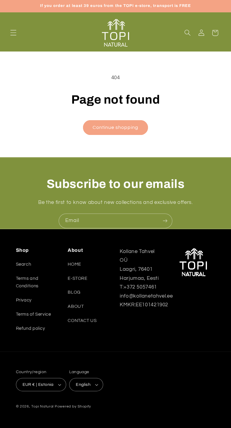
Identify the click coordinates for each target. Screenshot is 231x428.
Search (23, 264)
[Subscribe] (165, 221)
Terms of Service (33, 314)
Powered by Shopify (73, 406)
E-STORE (77, 278)
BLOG (74, 292)
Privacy (24, 300)
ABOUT (76, 306)
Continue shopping (116, 127)
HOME (74, 264)
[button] (13, 33)
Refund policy (30, 328)
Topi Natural (42, 406)
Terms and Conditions (27, 282)
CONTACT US (82, 320)
